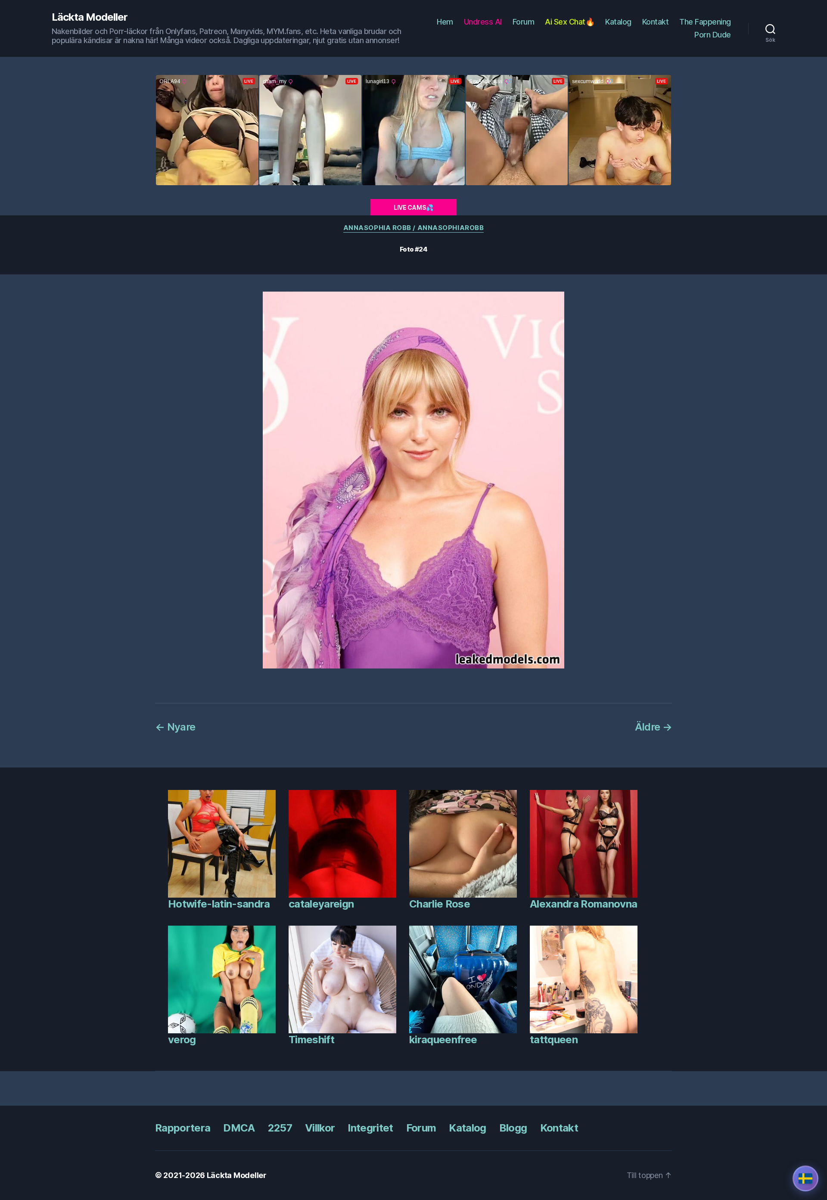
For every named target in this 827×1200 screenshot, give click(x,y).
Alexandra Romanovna (583, 904)
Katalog (618, 21)
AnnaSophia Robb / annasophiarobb (413, 228)
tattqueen (554, 1039)
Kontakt (655, 21)
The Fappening (705, 21)
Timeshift (311, 1039)
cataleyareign (321, 904)
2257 (280, 1128)
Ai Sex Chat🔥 (569, 21)
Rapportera (182, 1128)
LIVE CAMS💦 (413, 207)
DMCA (239, 1128)
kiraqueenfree (443, 1039)
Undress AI (483, 21)
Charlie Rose (439, 904)
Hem (445, 21)
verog (182, 1039)
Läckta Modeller (89, 17)
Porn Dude (712, 34)
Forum (524, 21)
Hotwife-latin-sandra (219, 904)
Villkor (320, 1128)
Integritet (370, 1128)
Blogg (513, 1128)
